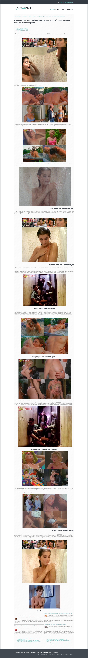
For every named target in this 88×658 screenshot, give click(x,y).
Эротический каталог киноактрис (29, 16)
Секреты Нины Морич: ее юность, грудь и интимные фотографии (28, 640)
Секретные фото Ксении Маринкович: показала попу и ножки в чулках (28, 641)
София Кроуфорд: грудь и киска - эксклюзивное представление (55, 624)
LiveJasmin (63, 9)
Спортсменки (39, 652)
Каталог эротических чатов (24, 8)
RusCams (52, 9)
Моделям (50, 652)
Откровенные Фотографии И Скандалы (23, 30)
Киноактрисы (28, 652)
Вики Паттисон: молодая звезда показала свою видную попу (57, 639)
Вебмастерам (56, 652)
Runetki (57, 9)
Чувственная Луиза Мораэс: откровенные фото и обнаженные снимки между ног (58, 613)
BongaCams (70, 9)
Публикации (22, 652)
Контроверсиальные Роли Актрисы (22, 29)
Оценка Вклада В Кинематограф (21, 31)
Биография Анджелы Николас (21, 25)
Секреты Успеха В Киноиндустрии (22, 28)
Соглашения (17, 652)
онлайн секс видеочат (67, 2)
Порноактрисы (45, 652)
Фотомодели (33, 652)
